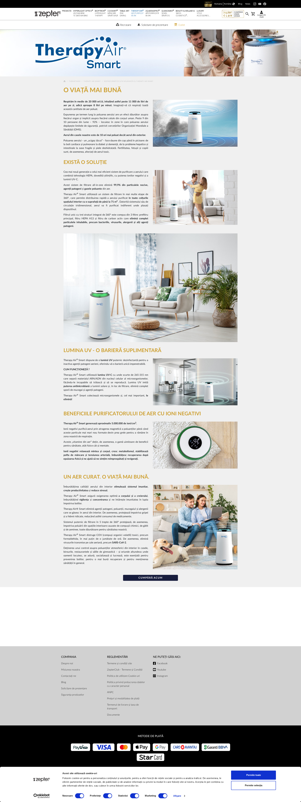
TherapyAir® (75, 81)
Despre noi (67, 663)
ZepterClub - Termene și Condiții (125, 669)
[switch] (107, 795)
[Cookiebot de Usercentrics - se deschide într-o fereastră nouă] (41, 796)
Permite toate (253, 775)
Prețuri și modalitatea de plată (123, 698)
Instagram (162, 676)
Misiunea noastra (70, 669)
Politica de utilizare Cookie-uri (123, 676)
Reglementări (117, 657)
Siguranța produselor (72, 695)
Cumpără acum (150, 578)
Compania (68, 657)
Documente (113, 715)
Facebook (162, 663)
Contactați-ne (68, 676)
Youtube (161, 669)
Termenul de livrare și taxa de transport (123, 707)
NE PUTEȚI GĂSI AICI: (167, 657)
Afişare (177, 795)
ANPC (110, 692)
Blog (63, 682)
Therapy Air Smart (92, 81)
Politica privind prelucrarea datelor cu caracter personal (126, 684)
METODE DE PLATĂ (150, 736)
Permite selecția (253, 785)
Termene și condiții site (119, 663)
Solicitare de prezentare (74, 688)
